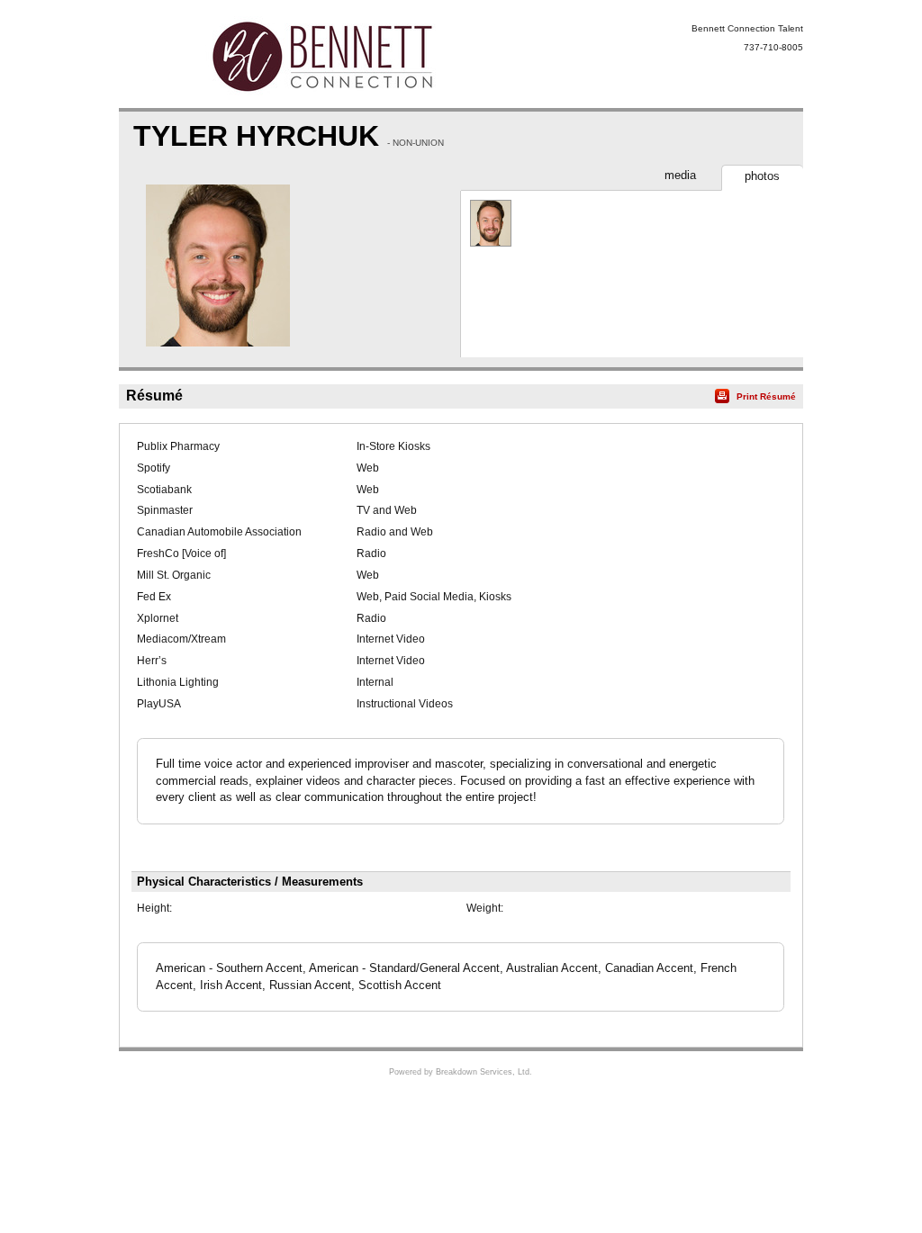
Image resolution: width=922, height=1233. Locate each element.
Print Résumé (766, 396)
